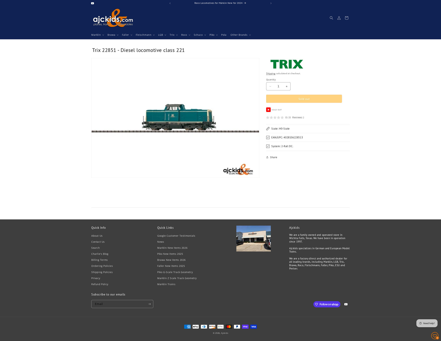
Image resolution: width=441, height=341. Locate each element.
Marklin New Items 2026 (172, 247)
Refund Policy (99, 284)
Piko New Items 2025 (170, 253)
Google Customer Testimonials (176, 235)
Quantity (271, 79)
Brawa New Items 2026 (171, 259)
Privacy (95, 278)
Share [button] (273, 157)
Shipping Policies (102, 272)
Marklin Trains (166, 284)
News (160, 241)
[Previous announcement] (170, 3)
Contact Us (98, 241)
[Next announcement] (271, 3)
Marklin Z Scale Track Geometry (177, 278)
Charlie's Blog (99, 253)
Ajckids (224, 333)
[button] (97, 34)
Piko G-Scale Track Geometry (175, 272)
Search (95, 247)
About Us (97, 235)
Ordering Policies (102, 266)
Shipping (270, 73)
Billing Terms (99, 259)
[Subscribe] (149, 304)
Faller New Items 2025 (171, 266)
